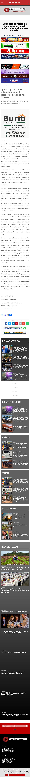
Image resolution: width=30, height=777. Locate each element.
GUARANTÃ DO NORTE (17, 373)
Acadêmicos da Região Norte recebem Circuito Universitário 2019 (14, 715)
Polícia (14, 460)
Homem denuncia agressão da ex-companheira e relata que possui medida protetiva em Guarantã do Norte (20, 419)
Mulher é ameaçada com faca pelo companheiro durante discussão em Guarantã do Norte (20, 428)
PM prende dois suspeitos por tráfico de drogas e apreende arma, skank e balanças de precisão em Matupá (20, 490)
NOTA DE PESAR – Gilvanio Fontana (13, 652)
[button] (2, 2)
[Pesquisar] (26, 726)
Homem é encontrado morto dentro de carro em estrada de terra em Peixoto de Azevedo (20, 463)
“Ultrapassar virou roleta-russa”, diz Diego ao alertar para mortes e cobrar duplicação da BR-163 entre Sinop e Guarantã (20, 349)
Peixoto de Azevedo (17, 451)
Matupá (14, 442)
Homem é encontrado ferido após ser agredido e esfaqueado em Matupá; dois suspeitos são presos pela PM (20, 445)
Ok (6, 774)
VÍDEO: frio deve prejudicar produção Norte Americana (13, 694)
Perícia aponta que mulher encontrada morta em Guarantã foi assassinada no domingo (20, 499)
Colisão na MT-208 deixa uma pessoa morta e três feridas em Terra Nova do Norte (20, 366)
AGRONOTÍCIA (22, 35)
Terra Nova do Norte (17, 364)
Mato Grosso (16, 513)
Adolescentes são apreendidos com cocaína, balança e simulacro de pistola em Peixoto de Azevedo (21, 454)
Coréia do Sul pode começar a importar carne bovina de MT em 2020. (14, 632)
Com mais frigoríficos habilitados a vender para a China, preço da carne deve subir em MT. (15, 590)
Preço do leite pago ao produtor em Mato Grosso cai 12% (20, 525)
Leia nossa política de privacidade (17, 774)
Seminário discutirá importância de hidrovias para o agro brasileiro (13, 672)
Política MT (15, 355)
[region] (15, 39)
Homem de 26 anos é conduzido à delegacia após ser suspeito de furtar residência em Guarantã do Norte (20, 377)
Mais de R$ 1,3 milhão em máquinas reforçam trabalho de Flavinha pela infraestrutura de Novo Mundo (21, 358)
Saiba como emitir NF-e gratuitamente (14, 612)
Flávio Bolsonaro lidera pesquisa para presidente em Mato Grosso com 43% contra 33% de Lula (20, 534)
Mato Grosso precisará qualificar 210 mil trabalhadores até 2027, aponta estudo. (19, 516)
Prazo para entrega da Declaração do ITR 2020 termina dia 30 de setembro (15, 568)
